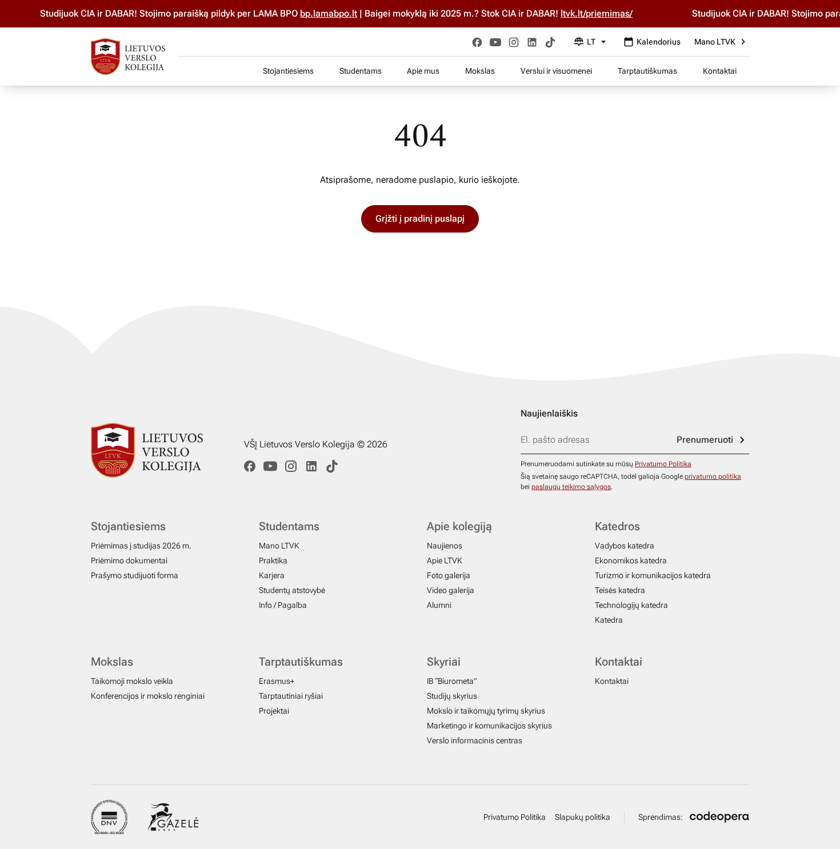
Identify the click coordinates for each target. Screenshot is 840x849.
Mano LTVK (714, 41)
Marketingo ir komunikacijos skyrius (489, 725)
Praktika (273, 560)
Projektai (274, 710)
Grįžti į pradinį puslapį (420, 218)
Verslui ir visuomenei (556, 70)
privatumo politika (713, 476)
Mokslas (480, 70)
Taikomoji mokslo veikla (132, 681)
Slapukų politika (582, 817)
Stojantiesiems (288, 70)
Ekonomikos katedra (631, 560)
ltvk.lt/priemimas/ (585, 13)
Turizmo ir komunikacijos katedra (653, 575)
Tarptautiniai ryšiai (291, 695)
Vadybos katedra (624, 545)
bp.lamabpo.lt (317, 13)
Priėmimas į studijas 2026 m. (141, 545)
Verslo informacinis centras (474, 740)
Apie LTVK (444, 560)
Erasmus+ (276, 681)
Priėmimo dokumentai (129, 560)
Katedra (609, 619)
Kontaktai (720, 70)
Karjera (272, 575)
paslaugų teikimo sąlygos (571, 487)
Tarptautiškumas (647, 70)
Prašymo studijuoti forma (134, 575)
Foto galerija (448, 575)
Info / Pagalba (283, 605)
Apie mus (423, 70)
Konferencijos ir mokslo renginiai (148, 695)
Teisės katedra (620, 590)
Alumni (439, 605)
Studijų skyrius (452, 695)
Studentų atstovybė (292, 590)
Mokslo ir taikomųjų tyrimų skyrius (486, 710)
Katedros (617, 526)
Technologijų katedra (631, 605)
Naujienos (444, 545)
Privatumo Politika (663, 464)
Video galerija (450, 590)
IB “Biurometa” (452, 681)
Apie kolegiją (459, 526)
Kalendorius (659, 41)
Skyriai (444, 661)
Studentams (360, 70)
